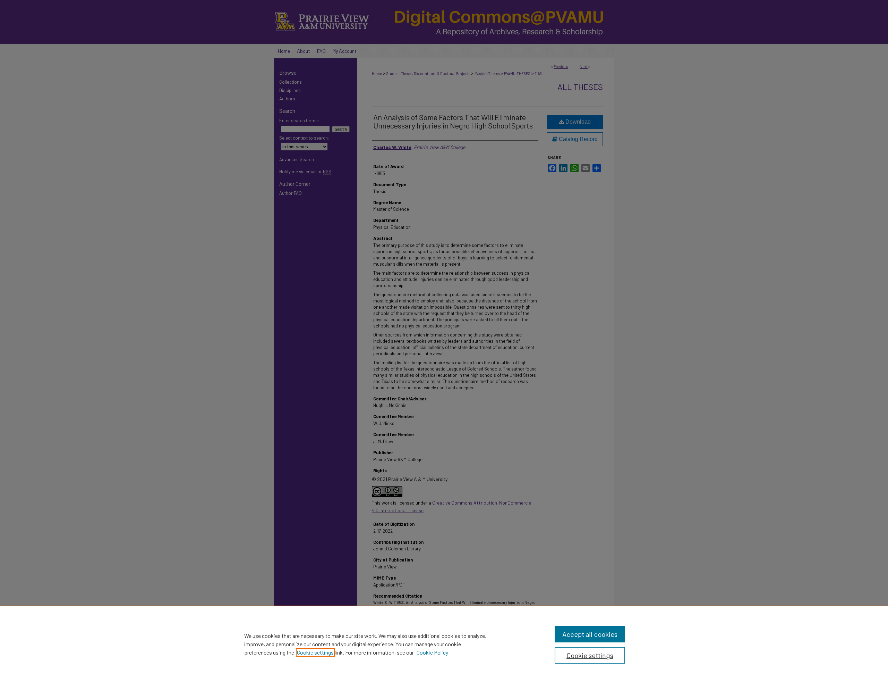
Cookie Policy (432, 652)
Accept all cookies (589, 634)
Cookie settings (315, 652)
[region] (444, 644)
